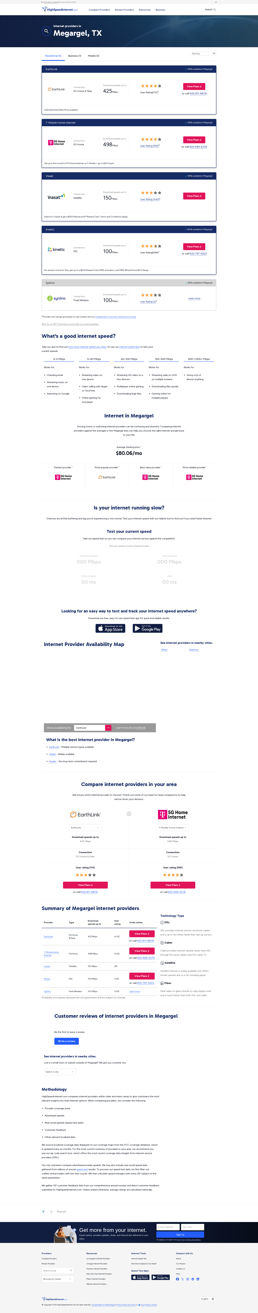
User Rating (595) (149, 145)
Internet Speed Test (138, 1259)
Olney (164, 649)
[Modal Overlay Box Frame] (129, 1232)
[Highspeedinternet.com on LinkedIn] (197, 1280)
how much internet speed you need (87, 346)
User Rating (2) (148, 301)
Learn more (194, 298)
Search (209, 9)
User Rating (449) (149, 199)
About (178, 1259)
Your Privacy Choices (149, 1305)
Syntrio (47, 991)
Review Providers (124, 9)
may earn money (50, 2)
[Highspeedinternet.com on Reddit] (192, 1280)
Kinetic (52, 761)
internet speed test (129, 346)
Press (178, 1274)
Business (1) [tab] (74, 55)
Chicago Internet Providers (96, 1264)
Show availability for (59, 727)
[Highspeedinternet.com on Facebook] (177, 1280)
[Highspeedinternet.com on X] (182, 1280)
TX (51, 1211)
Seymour (194, 649)
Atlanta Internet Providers (96, 1284)
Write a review (66, 1041)
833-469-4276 (198, 146)
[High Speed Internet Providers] (59, 9)
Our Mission (180, 1264)
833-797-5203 (198, 253)
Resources (145, 9)
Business (160, 9)
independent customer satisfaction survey (115, 317)
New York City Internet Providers (99, 1274)
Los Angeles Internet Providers (98, 1259)
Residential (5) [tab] (53, 55)
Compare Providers (99, 9)
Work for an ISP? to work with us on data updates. (70, 324)
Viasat (52, 754)
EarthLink (140, 727)
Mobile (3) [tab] (93, 55)
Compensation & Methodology (103, 1305)
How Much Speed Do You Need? (144, 1264)
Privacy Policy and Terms (126, 1305)
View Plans (191, 86)
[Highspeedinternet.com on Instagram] (187, 1280)
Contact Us (180, 1269)
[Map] (100, 690)
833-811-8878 (198, 93)
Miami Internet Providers (96, 1279)
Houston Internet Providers (96, 1269)
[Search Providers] (70, 1271)
